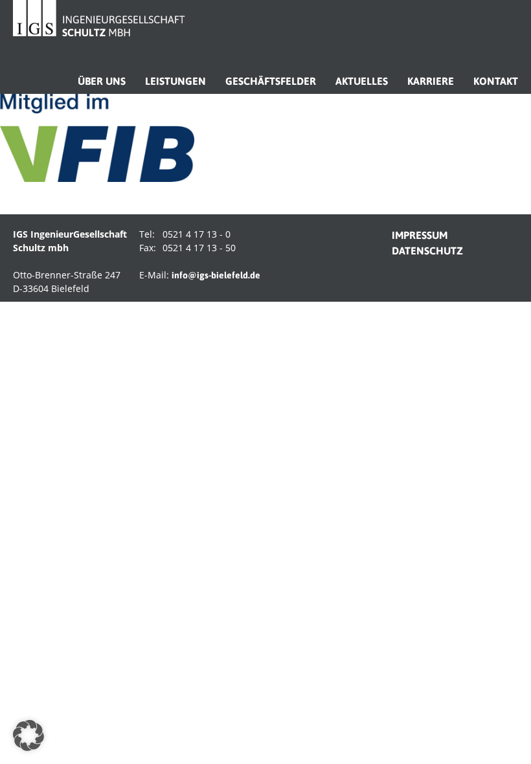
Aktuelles (361, 81)
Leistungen (175, 81)
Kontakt (495, 81)
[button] (28, 735)
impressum (419, 235)
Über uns (102, 81)
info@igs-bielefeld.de (216, 275)
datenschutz (427, 250)
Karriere (430, 81)
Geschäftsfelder (270, 81)
